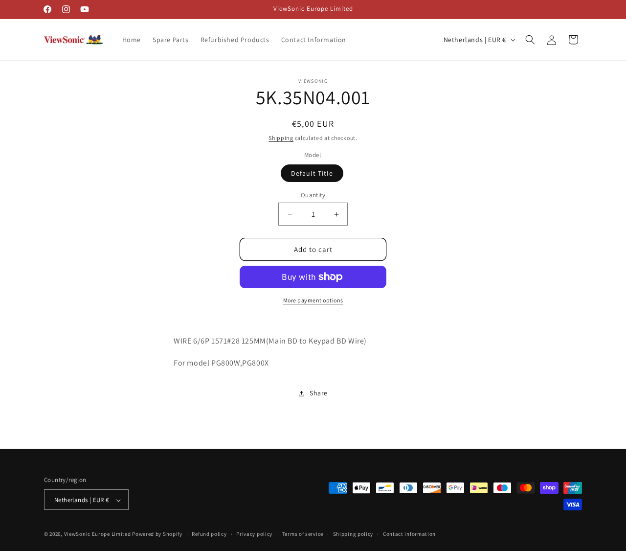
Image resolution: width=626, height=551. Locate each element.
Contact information (409, 533)
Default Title (312, 173)
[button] (530, 39)
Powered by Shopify (157, 534)
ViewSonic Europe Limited (97, 534)
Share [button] (319, 393)
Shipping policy (353, 533)
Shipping (280, 137)
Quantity (313, 195)
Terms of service (302, 533)
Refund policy (209, 533)
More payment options (313, 300)
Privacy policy (254, 533)
